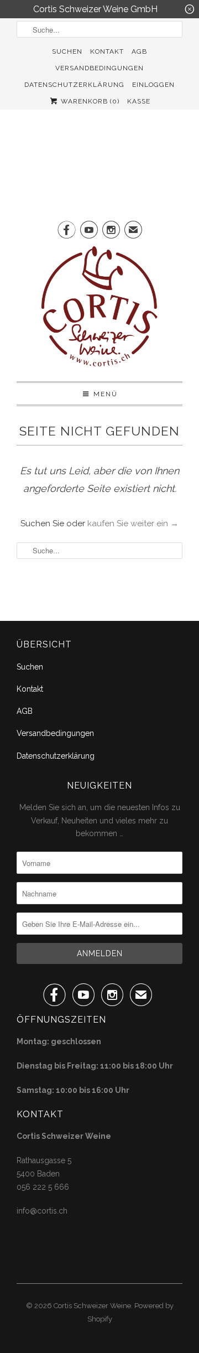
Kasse (138, 101)
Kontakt (107, 51)
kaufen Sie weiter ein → (133, 523)
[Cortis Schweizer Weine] (99, 309)
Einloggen (153, 85)
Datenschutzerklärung (74, 85)
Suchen (67, 51)
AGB (139, 51)
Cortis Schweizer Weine (92, 1306)
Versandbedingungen (99, 68)
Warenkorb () (89, 101)
